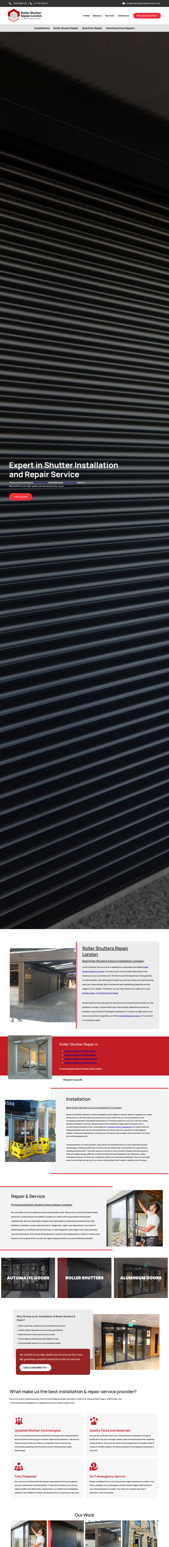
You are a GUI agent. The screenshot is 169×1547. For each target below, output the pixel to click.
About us (97, 15)
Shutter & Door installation (120, 1127)
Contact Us (123, 15)
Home (86, 15)
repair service (69, 482)
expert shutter (41, 482)
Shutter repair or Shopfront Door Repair (100, 993)
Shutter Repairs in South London (80, 1058)
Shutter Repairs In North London (80, 1062)
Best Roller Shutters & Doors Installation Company (113, 961)
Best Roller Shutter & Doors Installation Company (94, 1107)
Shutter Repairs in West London (80, 1055)
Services (109, 15)
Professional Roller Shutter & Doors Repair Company (41, 1204)
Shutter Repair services (129, 1016)
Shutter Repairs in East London (80, 1051)
